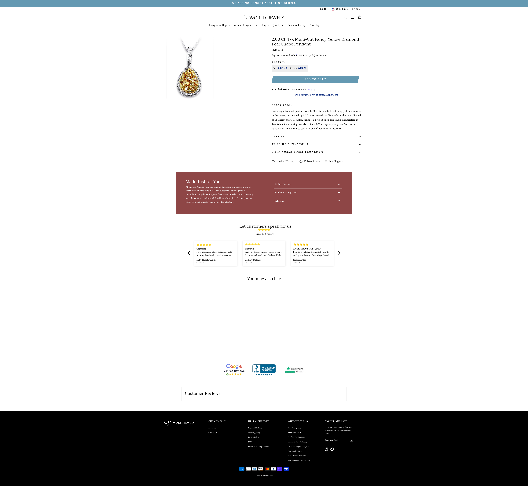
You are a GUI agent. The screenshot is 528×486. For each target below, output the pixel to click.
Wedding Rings (241, 25)
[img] (265, 230)
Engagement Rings (218, 25)
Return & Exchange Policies (258, 446)
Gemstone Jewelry (296, 25)
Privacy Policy (253, 437)
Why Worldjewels (294, 428)
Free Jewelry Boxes (295, 451)
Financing (314, 25)
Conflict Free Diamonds (297, 437)
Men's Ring (261, 25)
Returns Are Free (294, 432)
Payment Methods (255, 428)
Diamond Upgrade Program (298, 446)
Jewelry (277, 25)
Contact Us (212, 432)
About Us (212, 428)
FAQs (250, 442)
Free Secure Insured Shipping (299, 460)
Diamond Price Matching (297, 442)
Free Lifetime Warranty (297, 456)
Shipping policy (254, 432)
